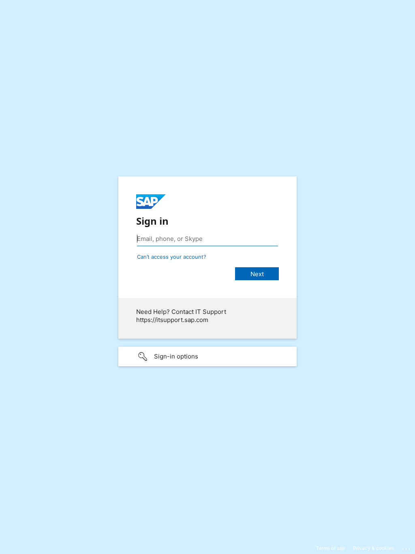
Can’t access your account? (171, 256)
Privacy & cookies (373, 548)
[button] (207, 356)
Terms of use (330, 548)
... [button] (407, 547)
